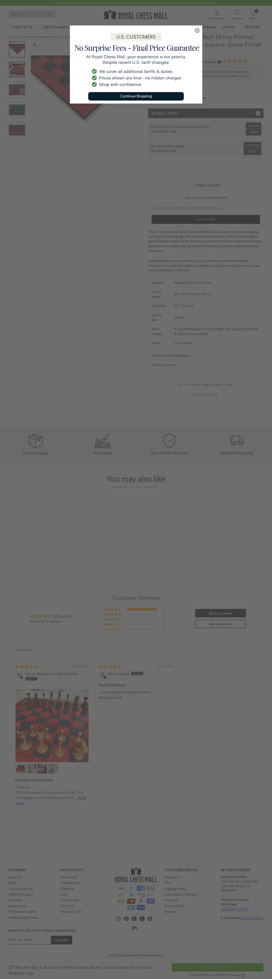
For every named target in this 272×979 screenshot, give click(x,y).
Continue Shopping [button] (136, 96)
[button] (197, 30)
